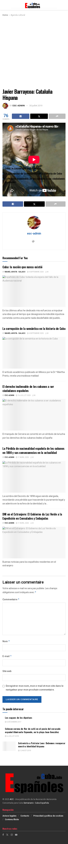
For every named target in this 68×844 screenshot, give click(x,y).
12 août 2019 (25, 750)
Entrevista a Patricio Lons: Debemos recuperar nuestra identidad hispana (41, 744)
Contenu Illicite (12, 819)
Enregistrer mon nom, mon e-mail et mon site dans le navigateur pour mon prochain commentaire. (34, 687)
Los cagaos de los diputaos (18, 717)
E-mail (7, 656)
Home (5, 15)
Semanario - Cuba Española (36, 802)
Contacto (24, 815)
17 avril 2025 (23, 457)
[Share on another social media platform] (57, 116)
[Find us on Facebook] (3, 835)
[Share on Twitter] (39, 116)
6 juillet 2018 (12, 736)
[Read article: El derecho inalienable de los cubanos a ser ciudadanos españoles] (34, 415)
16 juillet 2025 (24, 395)
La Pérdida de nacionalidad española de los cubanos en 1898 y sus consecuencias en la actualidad (33, 450)
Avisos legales (9, 815)
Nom (6, 641)
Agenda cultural (18, 15)
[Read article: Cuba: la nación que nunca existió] (34, 291)
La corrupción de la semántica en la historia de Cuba (33, 173)
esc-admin (19, 105)
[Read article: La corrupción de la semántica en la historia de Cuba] (34, 353)
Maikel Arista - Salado (15, 272)
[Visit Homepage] (34, 5)
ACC (12, 799)
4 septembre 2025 (36, 272)
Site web (6, 671)
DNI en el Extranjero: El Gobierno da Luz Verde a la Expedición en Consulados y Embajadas (32, 516)
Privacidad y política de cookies (48, 815)
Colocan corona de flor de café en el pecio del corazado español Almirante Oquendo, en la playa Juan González (32, 730)
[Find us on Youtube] (16, 835)
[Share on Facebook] (20, 116)
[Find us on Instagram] (12, 835)
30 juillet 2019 (35, 105)
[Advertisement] (34, 53)
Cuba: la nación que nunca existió (23, 168)
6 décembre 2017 (13, 722)
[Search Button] (64, 5)
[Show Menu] (4, 5)
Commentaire (10, 599)
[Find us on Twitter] (7, 835)
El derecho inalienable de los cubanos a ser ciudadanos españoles (35, 180)
